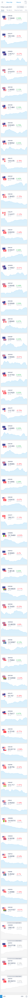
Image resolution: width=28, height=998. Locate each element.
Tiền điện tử (9, 10)
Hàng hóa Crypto (18, 10)
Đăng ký (18, 2)
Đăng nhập (9, 2)
